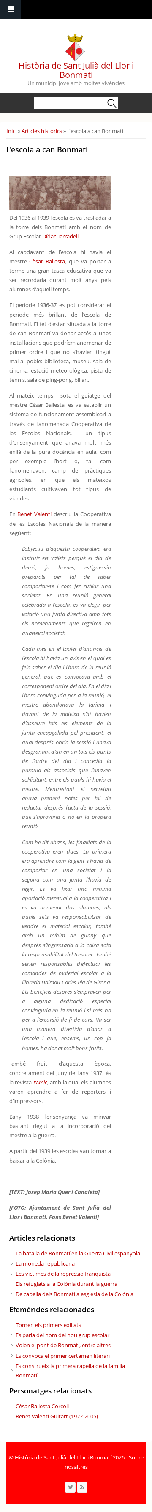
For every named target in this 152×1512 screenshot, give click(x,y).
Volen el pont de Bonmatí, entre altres (63, 1345)
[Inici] (75, 45)
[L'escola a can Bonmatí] (60, 208)
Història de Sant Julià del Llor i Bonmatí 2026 (70, 1457)
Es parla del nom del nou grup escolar (62, 1335)
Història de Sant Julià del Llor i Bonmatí (76, 70)
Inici (11, 131)
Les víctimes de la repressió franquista (63, 1273)
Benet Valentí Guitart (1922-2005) (57, 1416)
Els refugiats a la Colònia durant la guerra (66, 1284)
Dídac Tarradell (60, 236)
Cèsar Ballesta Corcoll (42, 1406)
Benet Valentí (34, 514)
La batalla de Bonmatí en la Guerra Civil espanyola (78, 1253)
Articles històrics (42, 131)
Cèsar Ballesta (47, 261)
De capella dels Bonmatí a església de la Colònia (74, 1294)
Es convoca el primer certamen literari (63, 1356)
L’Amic (40, 1082)
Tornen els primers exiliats (48, 1325)
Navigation (10, 9)
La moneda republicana (45, 1263)
